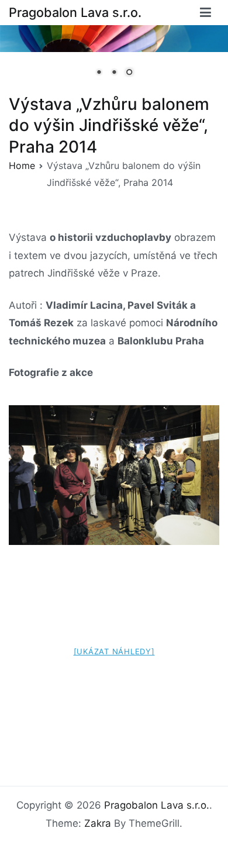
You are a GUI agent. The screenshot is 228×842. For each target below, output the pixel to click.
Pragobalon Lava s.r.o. (75, 12)
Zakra (97, 823)
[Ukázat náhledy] (114, 651)
